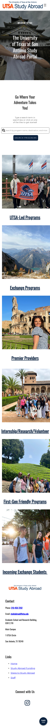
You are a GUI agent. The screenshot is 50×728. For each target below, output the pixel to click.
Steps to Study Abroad (23, 673)
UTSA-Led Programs (25, 217)
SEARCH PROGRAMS (26, 138)
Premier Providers (25, 358)
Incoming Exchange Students (25, 572)
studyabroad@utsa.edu (20, 613)
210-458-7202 (17, 607)
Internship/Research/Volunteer (25, 431)
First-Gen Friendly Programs (25, 501)
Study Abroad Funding (23, 668)
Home (14, 663)
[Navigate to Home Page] (23, 5)
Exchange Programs (25, 287)
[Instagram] (27, 704)
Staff (13, 677)
